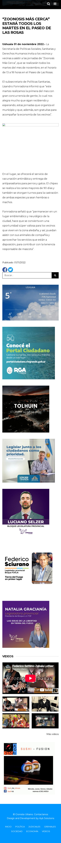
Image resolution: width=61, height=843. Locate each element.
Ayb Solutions (46, 818)
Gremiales (50, 826)
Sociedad (17, 831)
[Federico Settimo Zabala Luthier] (15, 704)
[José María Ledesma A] (45, 720)
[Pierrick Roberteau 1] (45, 704)
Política (20, 826)
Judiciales (34, 826)
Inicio (8, 826)
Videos (46, 831)
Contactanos (41, 814)
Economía (32, 831)
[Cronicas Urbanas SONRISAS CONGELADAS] (15, 720)
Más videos (52, 734)
